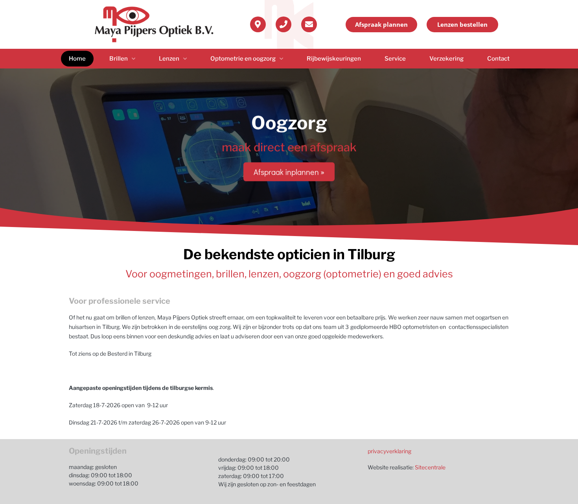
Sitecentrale (430, 467)
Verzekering (446, 58)
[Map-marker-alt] (258, 24)
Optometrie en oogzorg (243, 58)
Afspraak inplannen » (289, 171)
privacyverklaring (389, 451)
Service (395, 58)
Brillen (118, 58)
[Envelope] (309, 24)
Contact (498, 58)
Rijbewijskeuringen (334, 58)
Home (77, 58)
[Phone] (283, 24)
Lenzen (169, 58)
